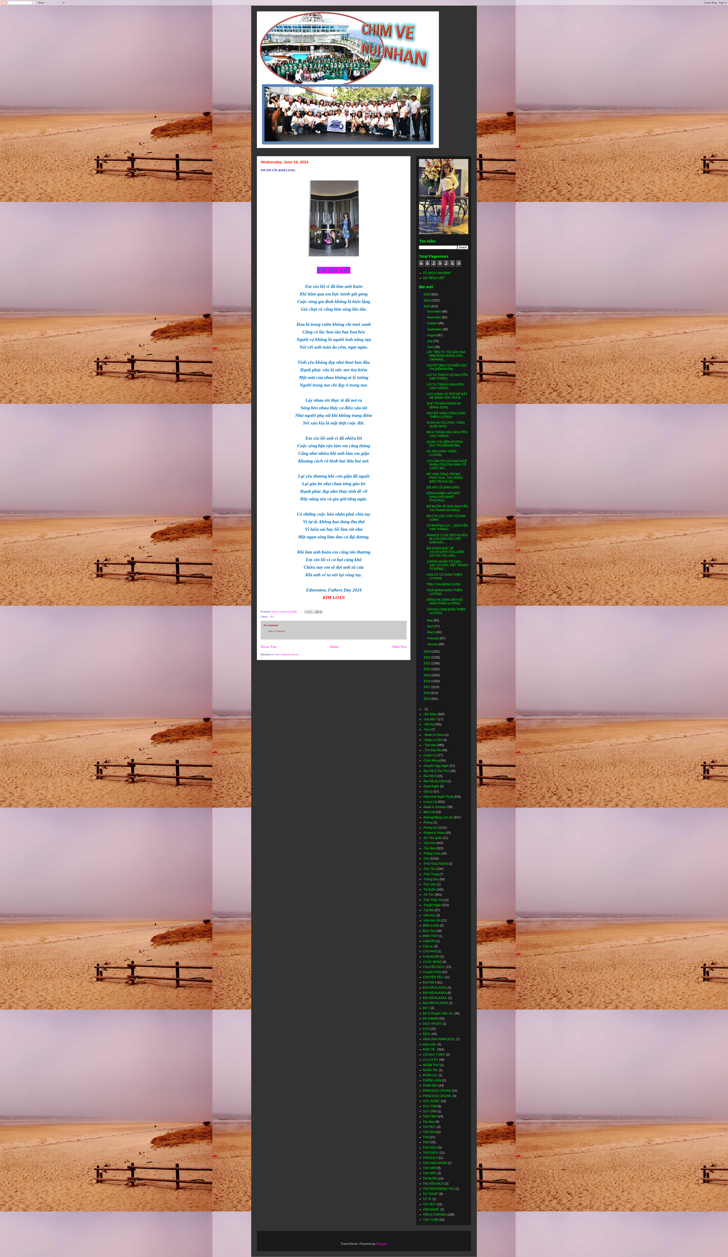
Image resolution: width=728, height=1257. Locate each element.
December (434, 311)
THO (426, 1137)
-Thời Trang (431, 874)
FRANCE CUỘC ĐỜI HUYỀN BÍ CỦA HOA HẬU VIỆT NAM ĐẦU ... (447, 539)
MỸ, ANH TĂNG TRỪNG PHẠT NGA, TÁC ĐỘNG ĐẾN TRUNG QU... (445, 478)
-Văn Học (429, 915)
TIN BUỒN (430, 1178)
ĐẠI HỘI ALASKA (435, 992)
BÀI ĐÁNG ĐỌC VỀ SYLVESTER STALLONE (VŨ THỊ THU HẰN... (445, 552)
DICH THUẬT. (432, 1023)
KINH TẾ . (429, 1049)
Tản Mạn (429, 1121)
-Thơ (271, 616)
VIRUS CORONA (434, 1214)
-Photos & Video (434, 832)
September (435, 329)
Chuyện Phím (432, 972)
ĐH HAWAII (431, 1018)
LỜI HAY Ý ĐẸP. (434, 1054)
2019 (427, 675)
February (433, 638)
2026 (427, 294)
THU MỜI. (430, 1173)
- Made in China (433, 734)
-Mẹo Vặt (429, 812)
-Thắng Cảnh (432, 853)
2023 (427, 651)
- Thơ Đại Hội (432, 750)
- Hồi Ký (428, 724)
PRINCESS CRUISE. (437, 1096)
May (430, 620)
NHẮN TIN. (430, 1070)
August (432, 335)
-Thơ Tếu (429, 868)
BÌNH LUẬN (431, 925)
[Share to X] (313, 612)
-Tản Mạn (429, 848)
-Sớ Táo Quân (432, 838)
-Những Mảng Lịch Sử (438, 817)
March (431, 632)
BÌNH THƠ (430, 936)
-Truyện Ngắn (432, 905)
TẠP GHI (429, 1132)
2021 (427, 663)
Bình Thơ (429, 931)
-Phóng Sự (430, 827)
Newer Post (269, 647)
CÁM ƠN (429, 941)
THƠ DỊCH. (431, 1152)
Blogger (381, 1243)
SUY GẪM (430, 1111)
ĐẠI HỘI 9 (429, 982)
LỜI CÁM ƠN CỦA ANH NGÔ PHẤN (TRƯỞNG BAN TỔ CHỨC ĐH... (447, 464)
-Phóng (428, 822)
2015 (427, 698)
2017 (427, 687)
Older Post (399, 647)
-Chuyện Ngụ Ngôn (436, 765)
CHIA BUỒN (431, 956)
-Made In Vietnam (434, 807)
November (434, 317)
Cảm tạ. (428, 946)
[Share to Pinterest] (321, 612)
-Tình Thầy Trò (432, 900)
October (433, 323)
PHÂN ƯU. (430, 1075)
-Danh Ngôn (431, 786)
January (433, 644)
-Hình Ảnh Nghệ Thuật (438, 796)
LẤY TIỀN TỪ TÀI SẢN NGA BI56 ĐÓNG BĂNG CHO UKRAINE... (446, 355)
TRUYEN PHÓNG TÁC (439, 1188)
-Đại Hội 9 (429, 776)
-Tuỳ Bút (428, 910)
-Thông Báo (431, 879)
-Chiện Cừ (430, 755)
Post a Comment (276, 631)
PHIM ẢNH (430, 1085)
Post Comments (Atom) (286, 654)
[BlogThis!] (310, 612)
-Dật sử (428, 791)
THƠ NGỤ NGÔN (435, 1163)
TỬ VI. (427, 1199)
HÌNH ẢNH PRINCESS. (439, 1039)
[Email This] (306, 612)
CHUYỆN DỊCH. (434, 967)
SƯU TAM (430, 1106)
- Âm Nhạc (430, 714)
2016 (427, 693)
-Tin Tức (428, 894)
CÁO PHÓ (430, 951)
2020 (427, 669)
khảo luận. (430, 1044)
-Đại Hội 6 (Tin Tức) (436, 771)
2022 (427, 657)
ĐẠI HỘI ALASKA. (435, 997)
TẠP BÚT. (429, 1127)
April (430, 626)
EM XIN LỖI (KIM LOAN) (443, 487)
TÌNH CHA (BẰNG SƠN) (443, 584)
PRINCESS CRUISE (437, 1090)
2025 (427, 300)
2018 (427, 681)
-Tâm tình (429, 843)
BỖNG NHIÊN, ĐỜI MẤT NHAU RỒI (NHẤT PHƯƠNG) (443, 497)
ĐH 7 (426, 1008)
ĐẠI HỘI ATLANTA (435, 1003)
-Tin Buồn (429, 889)
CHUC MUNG (432, 961)
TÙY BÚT (429, 1204)
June (431, 347)
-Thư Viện (429, 884)
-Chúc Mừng (431, 760)
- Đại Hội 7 (430, 719)
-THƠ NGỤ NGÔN (435, 863)
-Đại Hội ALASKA (435, 781)
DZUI (426, 1028)
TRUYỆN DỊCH (433, 1183)
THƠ (426, 1142)
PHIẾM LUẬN (432, 1080)
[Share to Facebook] (317, 612)
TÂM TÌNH (430, 1116)
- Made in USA (432, 740)
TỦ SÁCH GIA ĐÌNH (436, 273)
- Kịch (427, 729)
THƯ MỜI (429, 1168)
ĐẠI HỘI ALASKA (435, 987)
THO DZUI (430, 1157)
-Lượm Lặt (430, 801)
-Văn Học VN (432, 920)
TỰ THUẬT (431, 1194)
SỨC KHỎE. (431, 1101)
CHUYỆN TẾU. (433, 977)
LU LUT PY (430, 1059)
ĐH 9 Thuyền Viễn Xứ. (438, 1013)
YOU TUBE (431, 1219)
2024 (427, 306)
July (430, 341)
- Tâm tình (429, 745)
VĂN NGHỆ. (431, 1209)
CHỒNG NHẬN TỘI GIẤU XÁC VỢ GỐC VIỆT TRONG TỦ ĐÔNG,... (447, 565)
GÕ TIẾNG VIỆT (434, 278)
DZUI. (427, 1034)
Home (334, 647)
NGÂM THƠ (431, 1065)
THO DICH (430, 1147)
